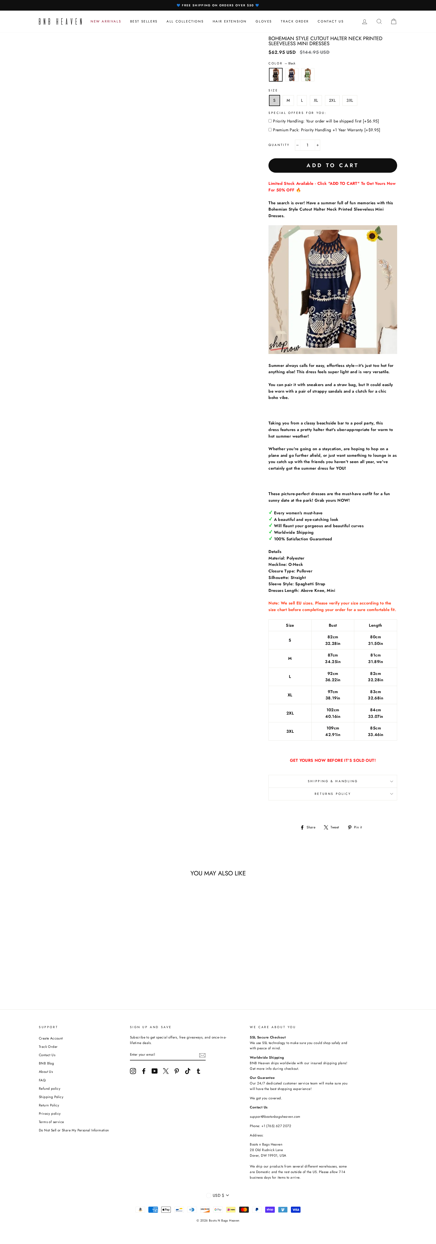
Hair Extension (230, 21)
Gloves (264, 21)
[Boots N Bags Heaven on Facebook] (144, 1071)
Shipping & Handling (333, 781)
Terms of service (51, 1121)
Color (281, 63)
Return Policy (49, 1105)
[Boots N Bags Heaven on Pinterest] (177, 1071)
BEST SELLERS (144, 21)
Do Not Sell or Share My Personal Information (74, 1130)
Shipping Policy (51, 1096)
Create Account (51, 1038)
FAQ (42, 1080)
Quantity (279, 145)
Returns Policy (333, 794)
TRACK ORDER (295, 21)
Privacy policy (50, 1113)
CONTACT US (331, 21)
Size (273, 90)
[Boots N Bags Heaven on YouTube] (155, 1071)
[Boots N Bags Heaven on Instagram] (133, 1071)
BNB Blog (46, 1063)
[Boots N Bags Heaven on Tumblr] (199, 1071)
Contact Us (47, 1054)
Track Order (48, 1046)
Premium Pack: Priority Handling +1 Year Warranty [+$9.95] (326, 130)
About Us (46, 1071)
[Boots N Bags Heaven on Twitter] (166, 1071)
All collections (185, 21)
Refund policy (49, 1088)
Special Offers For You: (297, 113)
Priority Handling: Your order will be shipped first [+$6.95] (326, 121)
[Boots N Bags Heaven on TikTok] (188, 1071)
